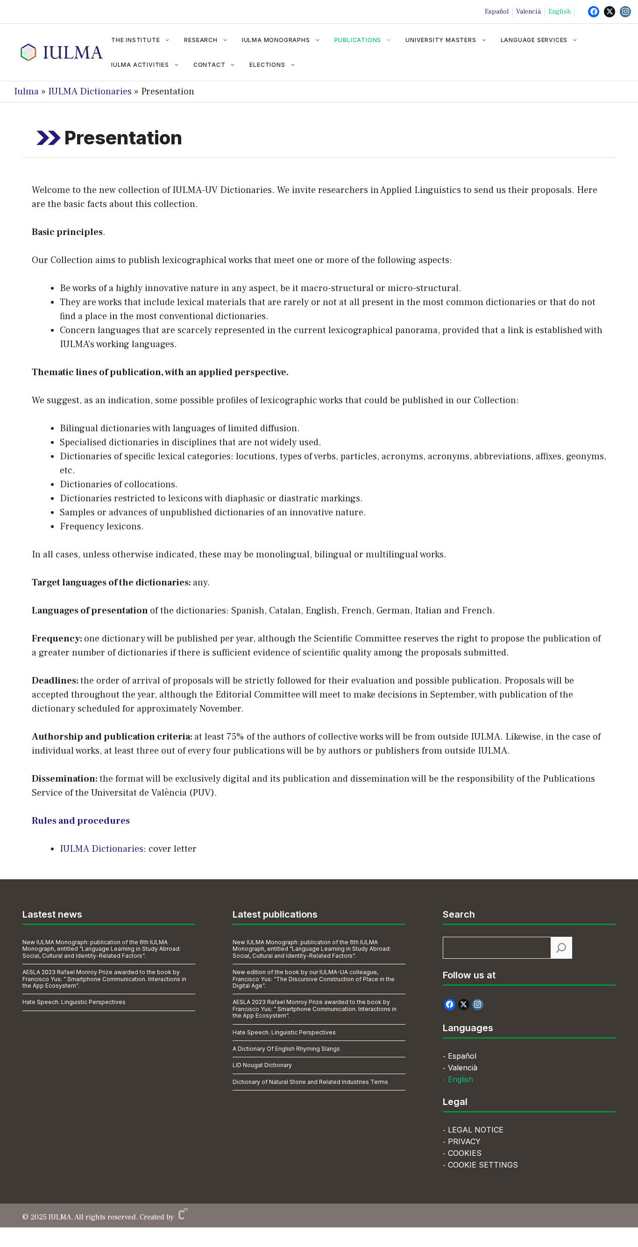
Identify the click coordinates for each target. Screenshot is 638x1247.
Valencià (528, 11)
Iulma (26, 92)
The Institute (135, 39)
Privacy (464, 1141)
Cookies (465, 1153)
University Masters (440, 39)
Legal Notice (475, 1129)
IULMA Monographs (276, 39)
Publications (358, 39)
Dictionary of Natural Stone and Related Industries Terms (310, 1081)
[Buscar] (561, 947)
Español (497, 11)
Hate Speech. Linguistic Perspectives (74, 1001)
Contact (209, 64)
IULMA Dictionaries (90, 92)
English (559, 11)
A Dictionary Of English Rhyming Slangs (286, 1048)
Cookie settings (483, 1164)
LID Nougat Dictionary (262, 1065)
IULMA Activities (140, 64)
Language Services (534, 39)
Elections (267, 64)
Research (200, 39)
